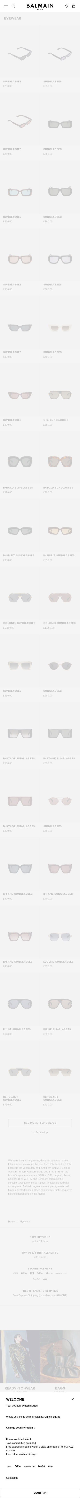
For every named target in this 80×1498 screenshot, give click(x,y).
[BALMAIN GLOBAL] (40, 6)
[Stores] (67, 6)
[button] (13, 6)
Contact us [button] (12, 1478)
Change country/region (19, 1427)
